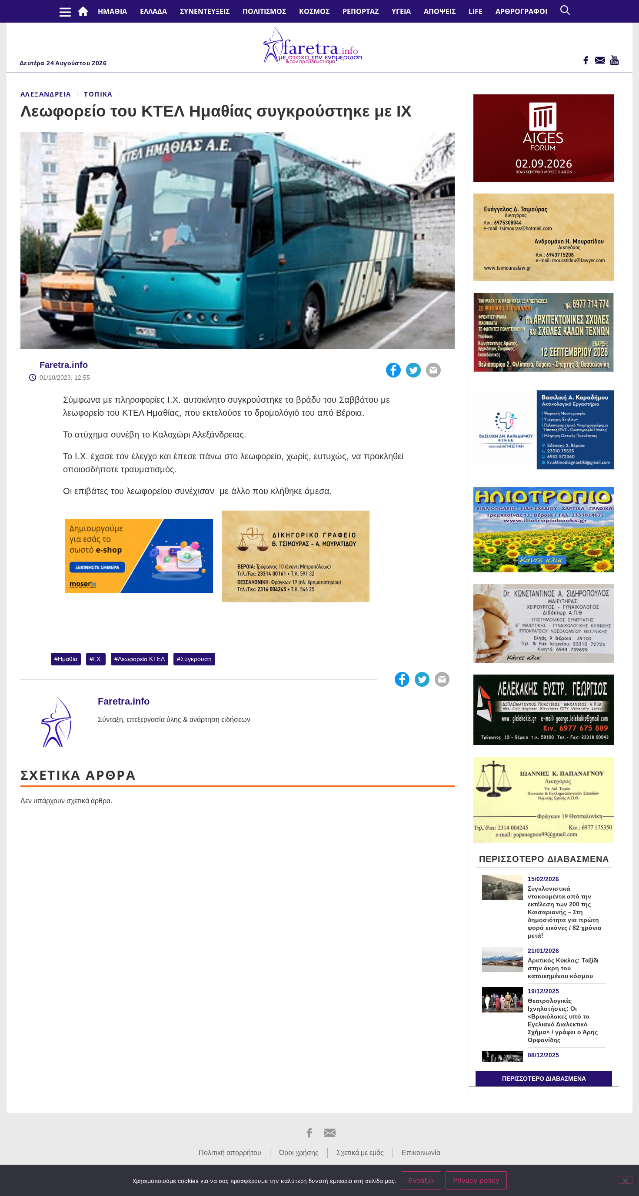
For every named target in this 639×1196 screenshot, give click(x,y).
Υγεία (401, 11)
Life (476, 11)
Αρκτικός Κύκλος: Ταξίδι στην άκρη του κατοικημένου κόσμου (563, 968)
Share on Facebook (393, 370)
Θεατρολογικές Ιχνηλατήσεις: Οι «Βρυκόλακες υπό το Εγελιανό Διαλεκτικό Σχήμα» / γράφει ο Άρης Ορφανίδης (563, 1020)
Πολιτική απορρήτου (230, 1152)
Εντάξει (421, 1180)
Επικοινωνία (421, 1152)
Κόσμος (314, 11)
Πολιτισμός (264, 11)
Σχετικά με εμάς (360, 1152)
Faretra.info (64, 365)
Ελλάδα (153, 11)
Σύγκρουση (196, 658)
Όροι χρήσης (299, 1152)
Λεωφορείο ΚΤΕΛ (141, 658)
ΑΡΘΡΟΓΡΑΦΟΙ (521, 11)
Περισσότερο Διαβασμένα (544, 1078)
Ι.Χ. (97, 658)
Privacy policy (476, 1180)
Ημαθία (67, 658)
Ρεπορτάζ (361, 11)
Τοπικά (98, 94)
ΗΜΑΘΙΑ (112, 11)
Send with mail (433, 370)
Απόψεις (440, 11)
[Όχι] (625, 1180)
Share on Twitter (413, 370)
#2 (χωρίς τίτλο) (84, 11)
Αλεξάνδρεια (45, 94)
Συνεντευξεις (205, 11)
